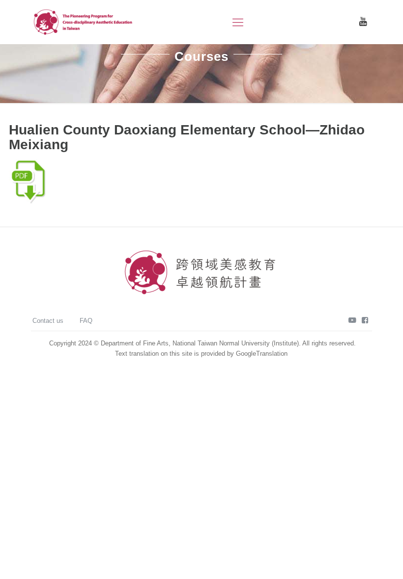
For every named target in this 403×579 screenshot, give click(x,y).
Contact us (47, 320)
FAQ (86, 320)
